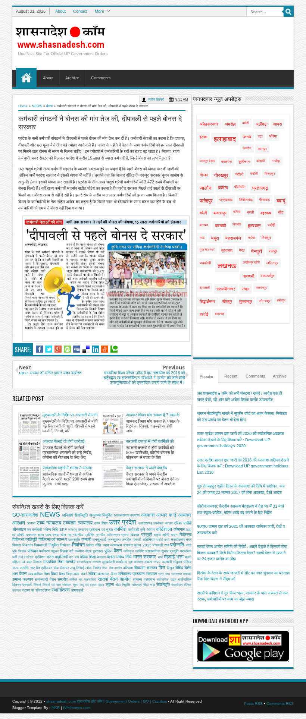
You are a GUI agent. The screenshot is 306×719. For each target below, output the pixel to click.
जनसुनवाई (99, 539)
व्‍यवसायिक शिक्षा (39, 574)
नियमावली (40, 545)
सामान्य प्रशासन (144, 579)
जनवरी (86, 539)
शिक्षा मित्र (65, 574)
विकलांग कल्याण (145, 567)
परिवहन (33, 551)
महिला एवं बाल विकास (27, 562)
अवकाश (147, 515)
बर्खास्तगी (61, 557)
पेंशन (118, 551)
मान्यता (97, 562)
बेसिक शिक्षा (88, 557)
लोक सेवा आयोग (112, 568)
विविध (179, 567)
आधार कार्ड (166, 515)
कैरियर (151, 530)
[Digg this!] (76, 349)
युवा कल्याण (135, 562)
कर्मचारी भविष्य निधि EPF (49, 529)
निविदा (90, 545)
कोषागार (179, 529)
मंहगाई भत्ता (174, 556)
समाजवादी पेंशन (45, 579)
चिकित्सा (185, 534)
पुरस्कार (98, 551)
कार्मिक (120, 529)
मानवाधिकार (84, 562)
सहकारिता (90, 579)
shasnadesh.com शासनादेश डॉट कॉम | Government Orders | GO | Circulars (106, 701)
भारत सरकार (144, 556)
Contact (80, 11)
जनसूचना (114, 539)
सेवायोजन (176, 585)
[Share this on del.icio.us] (86, 349)
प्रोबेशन (40, 557)
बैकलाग (101, 557)
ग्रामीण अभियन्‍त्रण (108, 535)
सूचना (110, 584)
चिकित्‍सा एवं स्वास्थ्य (52, 539)
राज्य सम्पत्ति (20, 568)
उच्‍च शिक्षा (100, 523)
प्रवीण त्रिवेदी (156, 99)
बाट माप (73, 557)
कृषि (142, 529)
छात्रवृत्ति (74, 539)
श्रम (76, 574)
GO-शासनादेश (25, 515)
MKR (55, 708)
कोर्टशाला (164, 529)
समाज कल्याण (22, 579)
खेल (63, 535)
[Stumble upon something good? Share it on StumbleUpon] (67, 349)
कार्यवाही (133, 529)
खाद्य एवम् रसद (48, 535)
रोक (56, 568)
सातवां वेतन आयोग (114, 579)
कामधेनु (72, 530)
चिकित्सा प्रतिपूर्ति (24, 539)
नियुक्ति (54, 545)
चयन (174, 535)
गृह (69, 535)
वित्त (162, 567)
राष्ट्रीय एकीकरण (41, 568)
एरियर (178, 523)
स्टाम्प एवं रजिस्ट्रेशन (36, 590)
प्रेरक (30, 557)
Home (26, 77)
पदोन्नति (177, 545)
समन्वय (187, 574)
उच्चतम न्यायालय (78, 523)
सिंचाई (37, 585)
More (99, 11)
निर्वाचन (78, 545)
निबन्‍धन (27, 545)
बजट (50, 557)
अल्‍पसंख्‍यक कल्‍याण (127, 515)
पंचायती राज (161, 545)
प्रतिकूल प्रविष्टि (134, 551)
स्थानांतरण (60, 590)
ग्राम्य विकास (130, 535)
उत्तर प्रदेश (123, 522)
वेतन (22, 573)
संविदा (92, 573)
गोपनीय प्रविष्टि (83, 535)
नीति (98, 545)
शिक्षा (54, 573)
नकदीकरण (178, 539)
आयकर (184, 515)
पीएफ (88, 551)
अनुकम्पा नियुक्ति (101, 515)
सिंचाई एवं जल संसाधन (57, 585)
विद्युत (170, 568)
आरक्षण (18, 523)
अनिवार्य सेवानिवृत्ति (75, 515)
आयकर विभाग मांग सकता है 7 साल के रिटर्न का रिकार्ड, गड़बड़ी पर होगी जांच (152, 415)
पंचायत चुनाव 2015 (138, 545)
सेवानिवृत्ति (163, 584)
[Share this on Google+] (58, 349)
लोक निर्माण (92, 568)
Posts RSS (253, 703)
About (60, 11)
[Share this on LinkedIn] (95, 349)
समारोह (62, 579)
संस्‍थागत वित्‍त (106, 574)
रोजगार (64, 568)
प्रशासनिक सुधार (157, 551)
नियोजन (65, 545)
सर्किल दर (75, 579)
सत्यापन (151, 573)
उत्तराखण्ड (145, 523)
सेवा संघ (149, 585)
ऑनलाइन (19, 529)
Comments (101, 78)
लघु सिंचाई (77, 568)
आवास (31, 523)
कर (29, 529)
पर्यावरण (44, 551)
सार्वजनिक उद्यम (167, 579)
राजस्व (148, 562)
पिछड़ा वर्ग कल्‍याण (72, 551)
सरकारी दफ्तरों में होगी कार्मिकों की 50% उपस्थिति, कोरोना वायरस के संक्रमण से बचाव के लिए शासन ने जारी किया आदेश (153, 441)
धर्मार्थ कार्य (162, 540)
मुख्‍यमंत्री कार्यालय (114, 562)
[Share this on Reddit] (104, 349)
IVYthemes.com (76, 708)
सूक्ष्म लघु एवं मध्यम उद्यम (88, 585)
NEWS (37, 106)
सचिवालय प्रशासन (131, 573)
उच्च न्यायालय (49, 523)
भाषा (160, 557)
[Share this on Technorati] (114, 349)
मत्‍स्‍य (188, 557)
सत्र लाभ (164, 574)
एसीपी (187, 523)
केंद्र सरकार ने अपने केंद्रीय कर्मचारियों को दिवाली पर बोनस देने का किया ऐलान (152, 468)
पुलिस (108, 551)
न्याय (106, 545)
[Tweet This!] (48, 349)
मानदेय (70, 561)
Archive (72, 78)
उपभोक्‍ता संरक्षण (162, 523)
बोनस (49, 106)
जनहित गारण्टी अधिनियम (138, 539)
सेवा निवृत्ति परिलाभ (128, 585)
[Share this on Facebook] (39, 349)
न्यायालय (116, 545)
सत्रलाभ (176, 574)
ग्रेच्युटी (146, 534)
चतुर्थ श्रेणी (161, 535)
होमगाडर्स (77, 590)
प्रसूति (174, 551)
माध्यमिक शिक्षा (53, 561)
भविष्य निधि (124, 557)
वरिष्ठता (128, 568)
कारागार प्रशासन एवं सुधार (95, 529)
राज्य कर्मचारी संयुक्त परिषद (172, 562)
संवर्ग (84, 574)
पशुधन (55, 551)
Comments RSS (280, 703)
